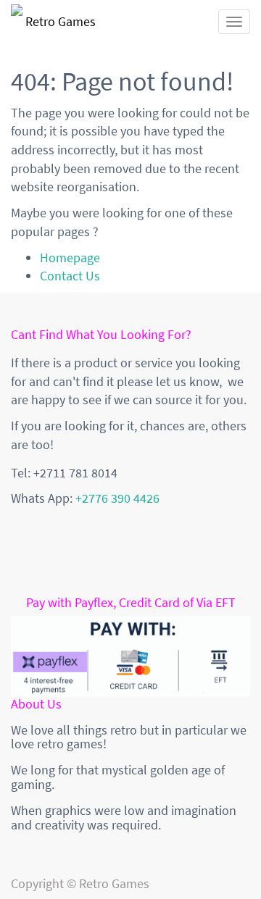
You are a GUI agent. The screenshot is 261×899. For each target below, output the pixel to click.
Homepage (70, 257)
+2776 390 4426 (117, 498)
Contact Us (70, 275)
